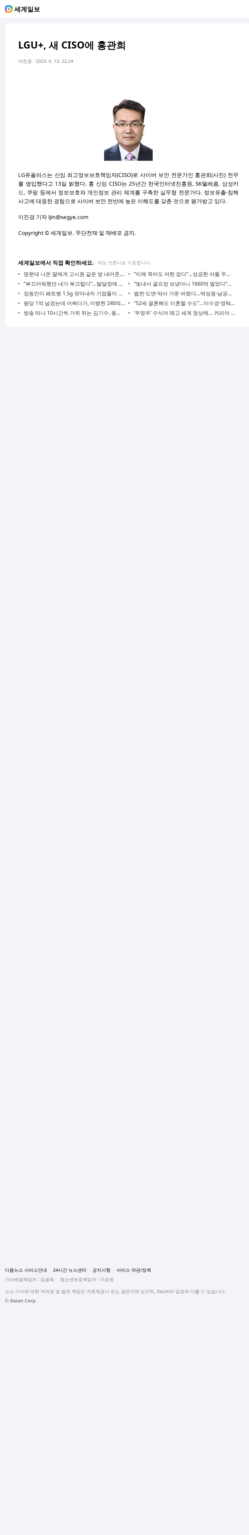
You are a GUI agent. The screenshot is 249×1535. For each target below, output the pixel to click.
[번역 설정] (206, 79)
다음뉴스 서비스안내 (26, 1270)
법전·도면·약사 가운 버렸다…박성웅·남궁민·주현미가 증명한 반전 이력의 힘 (184, 293)
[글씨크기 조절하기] (219, 79)
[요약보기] (180, 79)
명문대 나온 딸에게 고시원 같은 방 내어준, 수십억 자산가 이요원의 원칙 (74, 274)
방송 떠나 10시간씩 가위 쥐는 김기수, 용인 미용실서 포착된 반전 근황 (74, 312)
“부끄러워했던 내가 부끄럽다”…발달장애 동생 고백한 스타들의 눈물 (74, 283)
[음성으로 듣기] (193, 79)
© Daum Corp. (21, 1300)
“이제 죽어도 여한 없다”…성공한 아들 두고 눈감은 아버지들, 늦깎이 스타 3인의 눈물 (184, 274)
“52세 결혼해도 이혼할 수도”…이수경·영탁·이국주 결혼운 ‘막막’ (184, 303)
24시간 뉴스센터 (70, 1270)
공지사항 (101, 1270)
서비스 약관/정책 (133, 1270)
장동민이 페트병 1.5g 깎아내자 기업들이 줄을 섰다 (74, 293)
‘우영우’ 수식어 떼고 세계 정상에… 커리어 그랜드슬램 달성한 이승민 (184, 312)
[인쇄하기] (232, 79)
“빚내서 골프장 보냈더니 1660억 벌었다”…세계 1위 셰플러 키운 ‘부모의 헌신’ (184, 283)
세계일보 (27, 9)
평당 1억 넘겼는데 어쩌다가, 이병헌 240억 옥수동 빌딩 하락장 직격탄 (74, 303)
